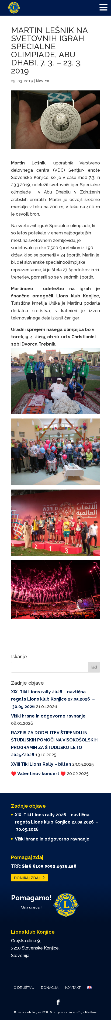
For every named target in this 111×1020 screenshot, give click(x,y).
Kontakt (73, 988)
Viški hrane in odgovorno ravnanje (48, 716)
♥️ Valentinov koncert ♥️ (38, 773)
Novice (42, 81)
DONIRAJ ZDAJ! (27, 877)
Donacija (49, 988)
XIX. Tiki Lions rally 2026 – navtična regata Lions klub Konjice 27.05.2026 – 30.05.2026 (53, 699)
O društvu (24, 988)
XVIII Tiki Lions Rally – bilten (41, 764)
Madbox (90, 1012)
